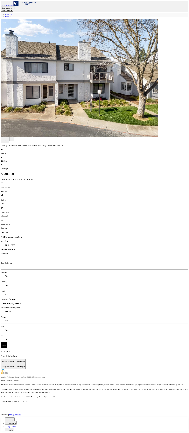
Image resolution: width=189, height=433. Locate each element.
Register (9, 10)
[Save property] (7, 139)
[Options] (3, 139)
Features (8, 16)
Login (3, 10)
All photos (5, 142)
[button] (94, 78)
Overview (8, 14)
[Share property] (12, 139)
